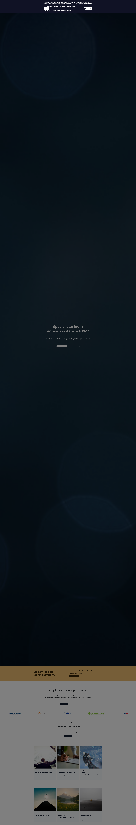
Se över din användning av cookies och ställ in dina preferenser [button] (58, 10)
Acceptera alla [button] (88, 8)
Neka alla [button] (46, 8)
